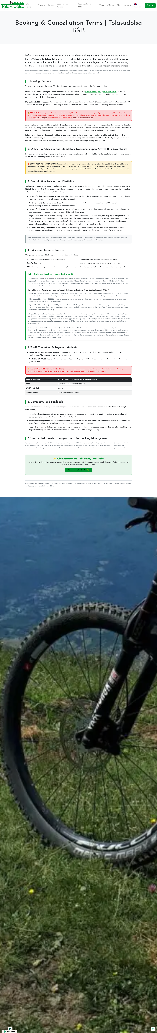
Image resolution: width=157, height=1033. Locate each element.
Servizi (51, 5)
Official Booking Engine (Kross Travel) (101, 92)
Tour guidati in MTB (84, 5)
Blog (119, 5)
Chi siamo (28, 5)
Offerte (110, 5)
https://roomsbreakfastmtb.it (83, 118)
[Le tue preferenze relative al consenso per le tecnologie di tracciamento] (153, 1029)
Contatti (127, 5)
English (137, 7)
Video (101, 5)
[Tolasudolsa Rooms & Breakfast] (12, 5)
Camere (41, 5)
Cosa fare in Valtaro (62, 5)
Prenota (150, 5)
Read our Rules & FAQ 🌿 (78, 470)
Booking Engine (41, 118)
